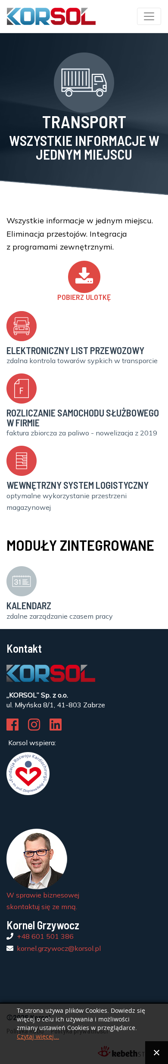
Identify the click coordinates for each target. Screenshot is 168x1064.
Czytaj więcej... (38, 1036)
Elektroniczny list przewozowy (75, 350)
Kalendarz (28, 605)
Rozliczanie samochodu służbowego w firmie (82, 417)
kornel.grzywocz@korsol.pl (59, 948)
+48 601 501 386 (45, 936)
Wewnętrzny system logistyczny (77, 484)
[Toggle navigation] (149, 16)
